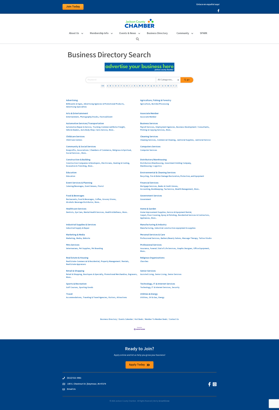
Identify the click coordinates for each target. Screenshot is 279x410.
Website (86, 238)
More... (112, 130)
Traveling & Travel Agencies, (95, 297)
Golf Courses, (72, 287)
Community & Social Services (81, 146)
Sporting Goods (86, 287)
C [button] (113, 86)
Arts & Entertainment (77, 113)
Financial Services (149, 183)
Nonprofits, (71, 150)
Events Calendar (126, 319)
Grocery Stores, (109, 199)
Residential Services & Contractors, (194, 215)
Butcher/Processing (160, 104)
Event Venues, (91, 186)
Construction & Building (78, 160)
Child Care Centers (74, 140)
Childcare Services (75, 136)
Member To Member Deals (156, 319)
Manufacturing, (147, 228)
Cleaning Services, (148, 140)
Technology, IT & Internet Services (157, 284)
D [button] (115, 86)
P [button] (148, 86)
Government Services (151, 196)
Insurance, (144, 248)
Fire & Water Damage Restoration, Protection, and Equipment (177, 176)
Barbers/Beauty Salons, (171, 238)
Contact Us (174, 319)
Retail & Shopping (75, 271)
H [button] (126, 86)
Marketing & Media (75, 235)
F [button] (121, 86)
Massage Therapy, (190, 238)
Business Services (149, 123)
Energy (161, 297)
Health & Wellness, (113, 212)
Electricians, (106, 163)
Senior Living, (161, 274)
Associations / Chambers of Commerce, (94, 150)
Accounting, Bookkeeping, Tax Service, (157, 189)
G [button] (124, 86)
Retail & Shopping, (74, 274)
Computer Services (148, 150)
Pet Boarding (97, 248)
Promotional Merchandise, (115, 274)
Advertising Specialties (76, 107)
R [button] (154, 86)
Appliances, (145, 218)
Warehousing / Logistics (151, 166)
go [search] (188, 80)
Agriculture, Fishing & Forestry (155, 100)
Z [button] (176, 86)
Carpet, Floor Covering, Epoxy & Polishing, (158, 215)
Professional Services (151, 245)
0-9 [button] (103, 86)
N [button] (142, 86)
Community (183, 33)
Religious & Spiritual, (122, 150)
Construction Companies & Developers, (83, 163)
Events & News (127, 33)
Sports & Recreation (76, 284)
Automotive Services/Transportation (85, 123)
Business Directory (157, 33)
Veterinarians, (72, 248)
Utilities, (144, 297)
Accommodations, (74, 297)
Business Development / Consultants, (192, 127)
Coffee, (98, 199)
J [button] (131, 86)
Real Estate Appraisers (76, 264)
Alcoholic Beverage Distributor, (80, 202)
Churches (144, 261)
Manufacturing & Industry (153, 225)
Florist (101, 186)
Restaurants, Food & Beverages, (80, 199)
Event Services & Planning (79, 183)
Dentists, (70, 212)
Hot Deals (139, 319)
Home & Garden (148, 209)
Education (71, 172)
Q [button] (151, 86)
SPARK (203, 33)
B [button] (110, 86)
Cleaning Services (149, 136)
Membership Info (99, 33)
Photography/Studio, (89, 117)
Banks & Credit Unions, (168, 186)
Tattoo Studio (205, 238)
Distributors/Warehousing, (152, 163)
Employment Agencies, (166, 127)
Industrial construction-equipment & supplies (175, 228)
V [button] (165, 86)
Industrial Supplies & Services (81, 225)
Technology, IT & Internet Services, (155, 287)
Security (175, 287)
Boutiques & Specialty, (93, 274)
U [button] (162, 86)
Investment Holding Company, (178, 163)
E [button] (118, 86)
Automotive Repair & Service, (79, 127)
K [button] (134, 86)
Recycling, (144, 176)
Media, (79, 238)
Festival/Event (106, 117)
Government (145, 199)
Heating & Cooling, (121, 163)
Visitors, (112, 297)
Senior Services (148, 271)
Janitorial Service (203, 140)
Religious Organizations (152, 258)
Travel (69, 294)
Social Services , (73, 153)
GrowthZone (164, 401)
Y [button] (173, 86)
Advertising (72, 100)
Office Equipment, (201, 248)
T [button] (159, 86)
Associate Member (149, 113)
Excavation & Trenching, (76, 166)
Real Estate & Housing (77, 258)
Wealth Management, (184, 189)
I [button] (129, 86)
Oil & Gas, (153, 297)
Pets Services (72, 245)
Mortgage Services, (148, 186)
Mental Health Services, (94, 212)
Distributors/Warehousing (153, 160)
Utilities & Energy (149, 294)
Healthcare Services (76, 209)
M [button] (139, 86)
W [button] (168, 86)
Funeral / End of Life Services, (163, 248)
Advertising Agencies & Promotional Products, (104, 104)
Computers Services (150, 146)
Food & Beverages (75, 196)
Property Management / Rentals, (115, 261)
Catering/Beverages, (75, 186)
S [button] (156, 86)
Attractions (122, 297)
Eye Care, (79, 212)
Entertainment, (72, 117)
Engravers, (132, 274)
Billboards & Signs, (74, 104)
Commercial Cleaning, (166, 140)
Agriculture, (145, 104)
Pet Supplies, (85, 248)
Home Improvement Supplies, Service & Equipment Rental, (166, 212)
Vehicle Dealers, (73, 130)
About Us (74, 33)
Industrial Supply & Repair (77, 228)
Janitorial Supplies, (185, 140)
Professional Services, (150, 238)
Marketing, (71, 238)
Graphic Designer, (185, 248)
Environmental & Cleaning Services (158, 172)
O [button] (145, 86)
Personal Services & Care (152, 235)
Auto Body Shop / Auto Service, (94, 130)
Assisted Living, (147, 274)
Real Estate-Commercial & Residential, (83, 261)
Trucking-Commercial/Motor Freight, (109, 127)
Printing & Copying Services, (152, 130)
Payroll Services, (147, 127)
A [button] (107, 86)
